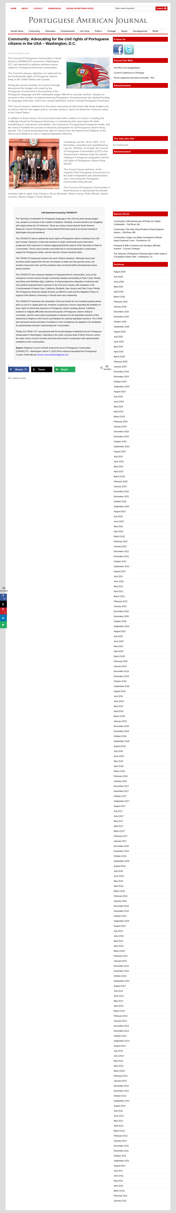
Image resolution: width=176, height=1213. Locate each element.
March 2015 (119, 951)
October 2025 (120, 322)
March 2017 (119, 831)
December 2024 (121, 371)
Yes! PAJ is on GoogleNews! (127, 68)
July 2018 (118, 751)
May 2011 (118, 1181)
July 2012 (118, 1111)
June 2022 (119, 521)
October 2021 (120, 561)
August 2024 (120, 391)
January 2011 (120, 1201)
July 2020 (118, 636)
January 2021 (120, 606)
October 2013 (120, 1036)
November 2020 (121, 616)
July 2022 (118, 516)
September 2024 (121, 386)
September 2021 (121, 566)
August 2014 (120, 986)
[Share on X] (3, 604)
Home (13, 8)
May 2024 (118, 406)
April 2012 (118, 1126)
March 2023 (119, 476)
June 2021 (119, 581)
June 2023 (119, 461)
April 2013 (118, 1066)
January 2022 (120, 546)
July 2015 (118, 931)
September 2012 (121, 1101)
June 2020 (119, 641)
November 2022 (121, 496)
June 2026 (119, 282)
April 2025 (118, 351)
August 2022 (120, 511)
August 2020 (120, 631)
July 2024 (118, 396)
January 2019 (120, 721)
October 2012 (120, 1096)
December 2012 (121, 1086)
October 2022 (120, 501)
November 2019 (121, 676)
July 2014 (118, 991)
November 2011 (121, 1151)
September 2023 (121, 446)
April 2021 (118, 591)
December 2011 (121, 1146)
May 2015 (118, 941)
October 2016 (120, 856)
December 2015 (121, 906)
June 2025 (119, 341)
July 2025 (118, 336)
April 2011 (118, 1186)
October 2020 (120, 621)
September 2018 (121, 741)
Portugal (111, 31)
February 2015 (121, 956)
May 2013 (118, 1061)
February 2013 (121, 1076)
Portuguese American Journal (88, 20)
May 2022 (118, 526)
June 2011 (119, 1176)
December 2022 (121, 491)
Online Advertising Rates (80, 8)
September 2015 (121, 921)
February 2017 (121, 836)
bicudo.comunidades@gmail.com (53, 355)
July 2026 (118, 277)
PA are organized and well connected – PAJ (134, 78)
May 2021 (118, 586)
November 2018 (121, 731)
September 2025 (121, 327)
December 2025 (121, 312)
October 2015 (120, 916)
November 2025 (121, 317)
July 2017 (118, 811)
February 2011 (120, 1196)
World (155, 31)
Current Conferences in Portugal (129, 73)
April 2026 (118, 292)
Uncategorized (140, 31)
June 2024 (119, 401)
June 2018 (119, 756)
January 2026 (120, 307)
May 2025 (118, 346)
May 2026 (118, 287)
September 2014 (121, 981)
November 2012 (121, 1091)
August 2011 (119, 1166)
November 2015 (121, 911)
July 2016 (118, 871)
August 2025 (120, 332)
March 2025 (119, 356)
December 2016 (121, 846)
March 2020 (119, 656)
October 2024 (120, 381)
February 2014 (121, 1016)
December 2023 (121, 431)
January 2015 (120, 961)
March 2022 (119, 536)
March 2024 (119, 416)
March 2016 (119, 891)
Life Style (84, 31)
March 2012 (119, 1131)
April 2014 (118, 1006)
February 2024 (121, 421)
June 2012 (119, 1116)
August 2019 (120, 691)
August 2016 (120, 866)
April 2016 (118, 886)
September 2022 (121, 506)
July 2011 (118, 1171)
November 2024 (121, 376)
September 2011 (121, 1161)
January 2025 (120, 366)
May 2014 (118, 1001)
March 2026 (119, 297)
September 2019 (121, 686)
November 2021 (121, 556)
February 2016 (121, 896)
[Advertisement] (140, 111)
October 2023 (120, 441)
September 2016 (121, 861)
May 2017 (118, 821)
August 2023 (120, 451)
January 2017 (120, 841)
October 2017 (120, 796)
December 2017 (121, 786)
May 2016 (118, 881)
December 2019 (121, 671)
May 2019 (118, 706)
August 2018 (120, 746)
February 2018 (121, 776)
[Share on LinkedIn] (3, 618)
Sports (124, 31)
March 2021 (119, 596)
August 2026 (120, 272)
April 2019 (118, 711)
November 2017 (121, 791)
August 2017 (120, 806)
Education (50, 31)
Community (34, 31)
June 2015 (119, 936)
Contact (38, 8)
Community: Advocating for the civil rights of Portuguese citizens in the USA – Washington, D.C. (58, 41)
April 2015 (118, 946)
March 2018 (119, 771)
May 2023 (118, 466)
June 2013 (119, 1056)
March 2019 (119, 716)
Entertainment (68, 31)
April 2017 (118, 826)
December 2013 (121, 1026)
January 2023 (120, 486)
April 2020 (118, 651)
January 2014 (120, 1021)
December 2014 (121, 966)
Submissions (54, 8)
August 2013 (120, 1046)
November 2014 (121, 971)
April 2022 (118, 531)
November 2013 (121, 1031)
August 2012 (120, 1106)
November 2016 (121, 851)
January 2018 (120, 781)
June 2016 (119, 876)
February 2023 (121, 481)
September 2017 (121, 801)
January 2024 (120, 426)
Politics (98, 31)
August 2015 (120, 926)
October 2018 (120, 736)
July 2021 (118, 576)
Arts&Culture (17, 31)
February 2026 (121, 302)
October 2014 (120, 976)
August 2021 (120, 571)
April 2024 (118, 411)
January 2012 (120, 1141)
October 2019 (120, 681)
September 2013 (121, 1041)
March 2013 (119, 1071)
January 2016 (120, 901)
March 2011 (119, 1191)
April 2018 (118, 766)
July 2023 (118, 456)
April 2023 (118, 471)
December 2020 (121, 611)
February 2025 (121, 361)
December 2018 (121, 726)
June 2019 (119, 701)
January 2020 (120, 666)
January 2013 (120, 1081)
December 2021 (121, 551)
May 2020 (118, 646)
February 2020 (121, 661)
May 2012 (118, 1121)
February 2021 (121, 601)
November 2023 (121, 436)
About (24, 8)
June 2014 (119, 996)
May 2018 (118, 761)
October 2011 (120, 1156)
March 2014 (119, 1011)
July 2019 (118, 696)
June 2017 (119, 816)
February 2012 (121, 1136)
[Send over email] (3, 624)
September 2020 (121, 626)
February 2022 (121, 541)
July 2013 (118, 1051)
